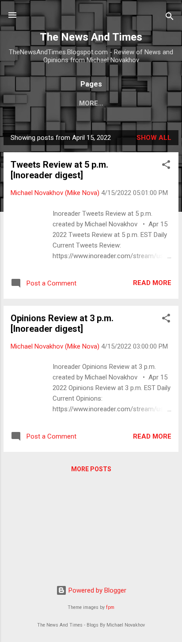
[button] (166, 166)
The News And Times (91, 37)
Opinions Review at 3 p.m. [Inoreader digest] (62, 323)
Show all (153, 138)
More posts (91, 469)
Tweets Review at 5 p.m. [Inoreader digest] (59, 169)
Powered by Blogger (96, 590)
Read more (152, 283)
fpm (110, 607)
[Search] (169, 17)
